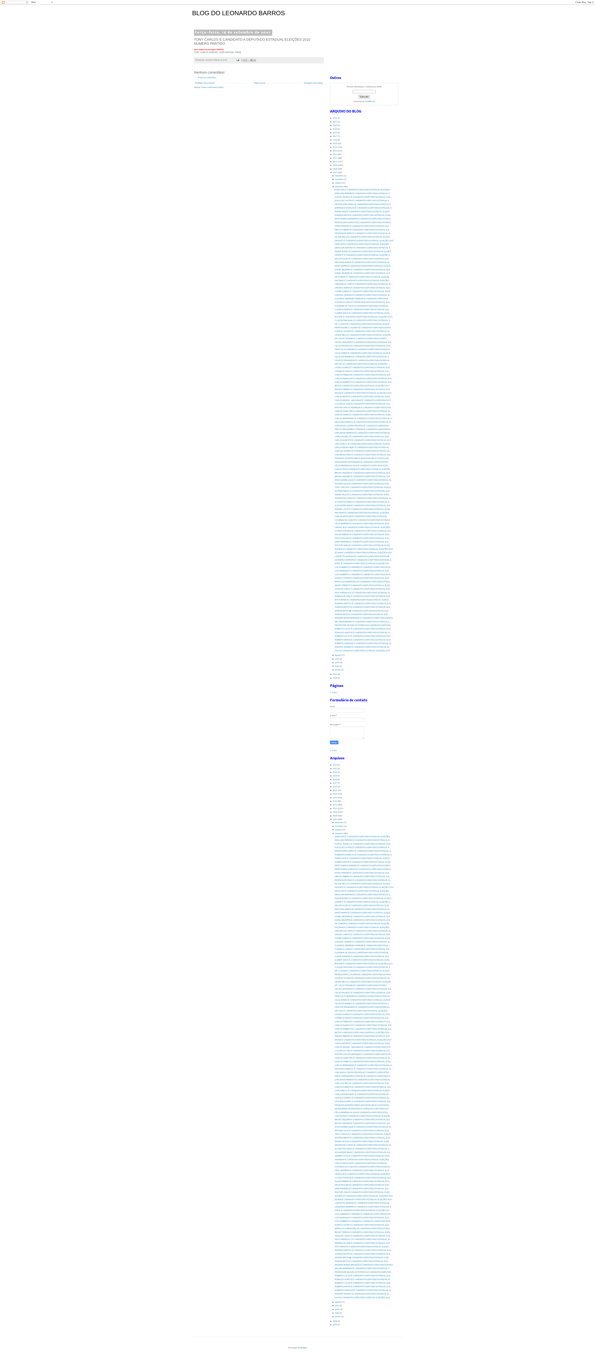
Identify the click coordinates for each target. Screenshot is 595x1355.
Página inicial (259, 83)
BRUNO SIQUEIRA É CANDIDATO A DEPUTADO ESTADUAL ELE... (363, 473)
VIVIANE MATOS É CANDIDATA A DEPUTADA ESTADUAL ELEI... (362, 614)
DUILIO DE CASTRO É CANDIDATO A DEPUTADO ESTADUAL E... (363, 201)
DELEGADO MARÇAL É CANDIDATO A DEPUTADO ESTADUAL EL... (364, 422)
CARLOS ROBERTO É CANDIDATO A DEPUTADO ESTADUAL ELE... (364, 382)
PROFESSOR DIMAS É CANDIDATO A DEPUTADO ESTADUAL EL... (363, 233)
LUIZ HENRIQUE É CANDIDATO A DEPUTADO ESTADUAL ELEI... (362, 571)
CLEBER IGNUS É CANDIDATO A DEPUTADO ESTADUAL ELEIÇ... (363, 313)
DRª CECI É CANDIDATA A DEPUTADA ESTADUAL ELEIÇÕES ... (362, 364)
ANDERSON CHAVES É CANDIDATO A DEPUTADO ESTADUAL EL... (364, 498)
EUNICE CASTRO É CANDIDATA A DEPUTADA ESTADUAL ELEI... (362, 578)
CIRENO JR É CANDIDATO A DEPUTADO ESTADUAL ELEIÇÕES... (363, 527)
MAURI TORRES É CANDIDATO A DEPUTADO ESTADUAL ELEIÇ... (363, 585)
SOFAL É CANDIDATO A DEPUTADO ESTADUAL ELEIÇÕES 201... (363, 563)
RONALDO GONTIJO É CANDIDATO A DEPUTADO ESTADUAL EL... (363, 632)
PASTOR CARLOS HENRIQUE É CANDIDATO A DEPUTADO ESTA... (363, 408)
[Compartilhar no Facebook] (251, 60)
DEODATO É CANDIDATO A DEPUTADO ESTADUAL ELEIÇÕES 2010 (364, 241)
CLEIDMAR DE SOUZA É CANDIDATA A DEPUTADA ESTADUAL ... (363, 306)
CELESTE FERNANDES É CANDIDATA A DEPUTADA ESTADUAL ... (363, 360)
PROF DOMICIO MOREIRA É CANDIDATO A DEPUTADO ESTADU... (363, 219)
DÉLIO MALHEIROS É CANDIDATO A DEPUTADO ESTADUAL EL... (363, 262)
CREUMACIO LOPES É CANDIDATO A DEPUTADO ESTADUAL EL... (363, 284)
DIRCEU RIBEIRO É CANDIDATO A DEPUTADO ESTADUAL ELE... (363, 230)
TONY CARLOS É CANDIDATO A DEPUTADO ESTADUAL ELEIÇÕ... (363, 487)
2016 (335, 140)
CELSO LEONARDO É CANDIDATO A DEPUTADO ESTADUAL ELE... (364, 342)
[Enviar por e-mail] (242, 60)
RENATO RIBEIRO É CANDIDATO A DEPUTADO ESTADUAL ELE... (363, 389)
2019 (335, 129)
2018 (335, 133)
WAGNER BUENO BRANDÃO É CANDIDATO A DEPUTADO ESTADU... (364, 618)
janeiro (338, 670)
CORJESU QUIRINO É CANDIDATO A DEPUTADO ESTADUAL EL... (363, 295)
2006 (335, 674)
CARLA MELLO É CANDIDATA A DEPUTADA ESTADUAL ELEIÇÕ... (363, 444)
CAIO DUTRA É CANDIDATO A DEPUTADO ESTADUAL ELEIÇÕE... (363, 469)
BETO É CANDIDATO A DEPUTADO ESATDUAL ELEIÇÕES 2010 (362, 386)
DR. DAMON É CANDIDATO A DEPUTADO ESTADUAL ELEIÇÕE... (363, 277)
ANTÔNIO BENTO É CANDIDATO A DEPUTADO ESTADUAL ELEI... (363, 491)
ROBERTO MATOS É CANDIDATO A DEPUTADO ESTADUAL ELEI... (363, 640)
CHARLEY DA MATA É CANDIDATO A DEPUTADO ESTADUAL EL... (363, 331)
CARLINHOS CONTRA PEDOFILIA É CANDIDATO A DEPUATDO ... (363, 426)
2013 (335, 151)
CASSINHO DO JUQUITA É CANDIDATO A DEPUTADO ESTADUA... (363, 520)
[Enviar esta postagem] (238, 60)
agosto (338, 655)
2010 (335, 162)
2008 (335, 169)
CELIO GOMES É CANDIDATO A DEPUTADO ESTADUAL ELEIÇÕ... (363, 353)
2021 (335, 122)
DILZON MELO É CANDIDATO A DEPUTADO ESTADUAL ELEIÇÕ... (363, 237)
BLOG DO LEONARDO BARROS (238, 13)
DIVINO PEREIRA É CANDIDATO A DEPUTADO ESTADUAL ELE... (362, 226)
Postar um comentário (207, 77)
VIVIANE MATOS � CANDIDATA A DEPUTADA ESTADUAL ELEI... (362, 611)
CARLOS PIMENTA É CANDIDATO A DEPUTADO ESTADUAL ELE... (363, 375)
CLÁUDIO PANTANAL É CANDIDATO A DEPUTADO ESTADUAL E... (363, 320)
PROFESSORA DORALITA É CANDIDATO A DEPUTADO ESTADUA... (363, 222)
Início (334, 692)
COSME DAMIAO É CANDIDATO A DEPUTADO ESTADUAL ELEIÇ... (363, 291)
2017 (335, 136)
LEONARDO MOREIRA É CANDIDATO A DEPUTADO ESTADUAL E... (364, 560)
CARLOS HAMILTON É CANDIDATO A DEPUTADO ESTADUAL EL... (363, 411)
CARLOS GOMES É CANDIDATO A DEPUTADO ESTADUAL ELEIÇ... (363, 415)
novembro (339, 179)
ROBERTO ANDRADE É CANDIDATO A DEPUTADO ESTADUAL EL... (364, 643)
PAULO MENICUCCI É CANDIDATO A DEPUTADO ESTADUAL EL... (363, 593)
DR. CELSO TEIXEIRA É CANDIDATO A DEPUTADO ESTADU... (361, 338)
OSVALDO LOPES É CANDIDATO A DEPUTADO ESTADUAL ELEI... (363, 589)
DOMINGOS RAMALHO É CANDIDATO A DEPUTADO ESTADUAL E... (364, 208)
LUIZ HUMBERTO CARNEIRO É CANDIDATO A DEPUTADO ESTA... (363, 567)
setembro (339, 187)
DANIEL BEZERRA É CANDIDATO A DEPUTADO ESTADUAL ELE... (363, 270)
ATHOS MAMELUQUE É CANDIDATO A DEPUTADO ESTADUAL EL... (364, 480)
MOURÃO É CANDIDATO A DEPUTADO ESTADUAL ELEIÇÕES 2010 (364, 549)
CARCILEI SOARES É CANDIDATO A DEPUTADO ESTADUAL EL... (363, 451)
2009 (335, 165)
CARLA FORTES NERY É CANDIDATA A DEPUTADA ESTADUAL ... (363, 447)
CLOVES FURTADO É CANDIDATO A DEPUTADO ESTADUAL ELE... (363, 531)
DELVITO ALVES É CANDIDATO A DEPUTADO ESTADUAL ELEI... (362, 259)
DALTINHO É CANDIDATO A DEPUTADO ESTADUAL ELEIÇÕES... (362, 280)
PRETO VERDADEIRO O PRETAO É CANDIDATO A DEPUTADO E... (363, 429)
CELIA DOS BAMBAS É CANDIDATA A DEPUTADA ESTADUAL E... (362, 357)
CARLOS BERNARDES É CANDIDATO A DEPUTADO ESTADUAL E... (364, 418)
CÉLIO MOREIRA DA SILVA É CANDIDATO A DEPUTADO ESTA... (362, 466)
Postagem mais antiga (313, 83)
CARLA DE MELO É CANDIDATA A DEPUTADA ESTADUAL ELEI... (362, 437)
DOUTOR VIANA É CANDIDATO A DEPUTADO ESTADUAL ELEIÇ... (363, 545)
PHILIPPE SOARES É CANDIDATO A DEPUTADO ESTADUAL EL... (363, 647)
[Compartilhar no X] (248, 60)
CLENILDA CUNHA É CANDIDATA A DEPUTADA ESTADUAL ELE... (363, 302)
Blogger (303, 1348)
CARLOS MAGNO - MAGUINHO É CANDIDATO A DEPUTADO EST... (363, 400)
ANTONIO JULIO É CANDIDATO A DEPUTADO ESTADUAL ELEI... (362, 484)
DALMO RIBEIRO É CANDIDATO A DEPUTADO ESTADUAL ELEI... (363, 534)
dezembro (339, 176)
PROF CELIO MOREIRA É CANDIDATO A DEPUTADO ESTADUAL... (363, 349)
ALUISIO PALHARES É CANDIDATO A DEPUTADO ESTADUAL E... (363, 502)
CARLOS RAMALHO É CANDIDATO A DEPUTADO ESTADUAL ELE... (364, 379)
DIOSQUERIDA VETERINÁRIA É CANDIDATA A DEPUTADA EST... (362, 462)
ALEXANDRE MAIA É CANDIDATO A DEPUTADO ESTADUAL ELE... (363, 505)
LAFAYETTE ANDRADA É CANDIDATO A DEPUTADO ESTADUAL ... (363, 556)
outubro (338, 183)
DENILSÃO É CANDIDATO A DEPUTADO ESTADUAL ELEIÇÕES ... (363, 244)
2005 (335, 678)
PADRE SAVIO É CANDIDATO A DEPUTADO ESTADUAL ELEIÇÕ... (363, 212)
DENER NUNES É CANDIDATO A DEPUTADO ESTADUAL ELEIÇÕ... (363, 251)
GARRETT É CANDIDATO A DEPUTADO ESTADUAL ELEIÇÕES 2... (363, 255)
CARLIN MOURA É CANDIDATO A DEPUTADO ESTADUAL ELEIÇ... (363, 396)
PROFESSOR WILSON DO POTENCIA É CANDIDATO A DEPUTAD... (363, 625)
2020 (335, 125)
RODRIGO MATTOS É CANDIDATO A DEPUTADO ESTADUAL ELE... (363, 603)
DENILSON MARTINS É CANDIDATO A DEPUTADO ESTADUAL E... (363, 248)
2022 (335, 118)
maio (337, 666)
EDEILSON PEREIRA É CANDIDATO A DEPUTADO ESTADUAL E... (363, 193)
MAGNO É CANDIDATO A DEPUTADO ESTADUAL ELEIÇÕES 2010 (363, 393)
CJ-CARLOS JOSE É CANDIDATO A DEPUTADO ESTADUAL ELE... (363, 404)
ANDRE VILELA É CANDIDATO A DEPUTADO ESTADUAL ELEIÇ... (363, 495)
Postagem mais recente (205, 83)
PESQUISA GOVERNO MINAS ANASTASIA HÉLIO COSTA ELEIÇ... (362, 458)
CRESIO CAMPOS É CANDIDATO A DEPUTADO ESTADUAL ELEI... (363, 288)
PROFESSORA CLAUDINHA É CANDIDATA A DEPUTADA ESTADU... (363, 328)
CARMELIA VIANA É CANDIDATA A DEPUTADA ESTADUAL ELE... (362, 371)
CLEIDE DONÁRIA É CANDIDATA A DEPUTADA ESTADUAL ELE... (362, 309)
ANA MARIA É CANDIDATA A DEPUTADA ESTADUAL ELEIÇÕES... (362, 513)
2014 (335, 147)
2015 (335, 143)
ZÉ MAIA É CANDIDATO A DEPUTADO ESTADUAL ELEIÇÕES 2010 (363, 553)
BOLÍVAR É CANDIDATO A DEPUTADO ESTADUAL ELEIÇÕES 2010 (363, 317)
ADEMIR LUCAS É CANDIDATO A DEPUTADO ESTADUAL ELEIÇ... (363, 509)
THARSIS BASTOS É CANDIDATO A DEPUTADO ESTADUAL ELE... (363, 607)
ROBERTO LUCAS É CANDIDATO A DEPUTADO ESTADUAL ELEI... (363, 629)
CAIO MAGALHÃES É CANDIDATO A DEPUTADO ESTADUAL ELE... (363, 455)
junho (337, 662)
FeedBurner (370, 101)
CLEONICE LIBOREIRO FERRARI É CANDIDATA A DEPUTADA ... (362, 299)
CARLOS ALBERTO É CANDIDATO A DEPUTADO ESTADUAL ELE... (363, 440)
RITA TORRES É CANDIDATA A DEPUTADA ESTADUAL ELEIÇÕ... (362, 600)
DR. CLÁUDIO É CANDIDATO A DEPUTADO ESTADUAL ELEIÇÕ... (363, 324)
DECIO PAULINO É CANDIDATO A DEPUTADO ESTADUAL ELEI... (362, 538)
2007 (335, 172)
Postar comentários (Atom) (212, 87)
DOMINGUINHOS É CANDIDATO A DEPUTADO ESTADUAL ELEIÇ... (363, 215)
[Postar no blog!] (245, 60)
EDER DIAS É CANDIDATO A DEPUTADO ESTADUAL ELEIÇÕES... (363, 190)
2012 (335, 154)
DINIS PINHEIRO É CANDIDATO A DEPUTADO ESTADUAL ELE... (362, 542)
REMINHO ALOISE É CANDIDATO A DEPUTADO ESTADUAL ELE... (363, 596)
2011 (335, 158)
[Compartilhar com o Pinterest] (254, 60)
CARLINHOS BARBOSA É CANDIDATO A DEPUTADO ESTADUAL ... (363, 433)
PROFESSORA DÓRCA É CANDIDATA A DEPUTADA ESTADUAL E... (363, 204)
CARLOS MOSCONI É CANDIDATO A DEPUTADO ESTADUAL (361, 516)
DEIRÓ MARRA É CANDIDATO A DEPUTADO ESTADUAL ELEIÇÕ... (363, 266)
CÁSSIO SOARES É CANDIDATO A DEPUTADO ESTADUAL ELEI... (363, 367)
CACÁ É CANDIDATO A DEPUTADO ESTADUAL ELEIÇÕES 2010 (362, 651)
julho (337, 659)
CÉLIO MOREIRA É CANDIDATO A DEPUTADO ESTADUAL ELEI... (362, 524)
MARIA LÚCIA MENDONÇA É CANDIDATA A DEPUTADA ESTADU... (363, 582)
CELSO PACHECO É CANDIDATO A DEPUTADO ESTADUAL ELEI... (363, 346)
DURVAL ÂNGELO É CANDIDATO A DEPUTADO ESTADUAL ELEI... (363, 197)
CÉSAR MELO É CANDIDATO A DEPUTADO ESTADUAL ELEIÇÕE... (363, 335)
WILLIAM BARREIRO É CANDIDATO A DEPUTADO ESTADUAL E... (363, 622)
